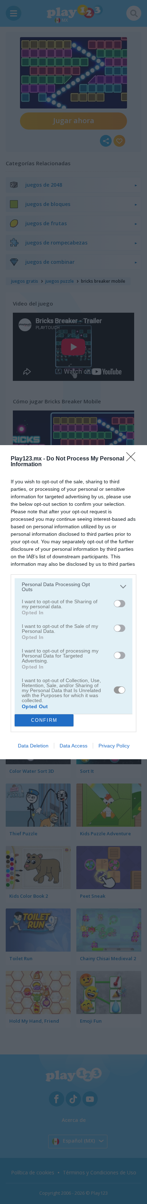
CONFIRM (44, 720)
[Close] (133, 459)
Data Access (73, 746)
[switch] (119, 603)
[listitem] (73, 587)
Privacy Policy (114, 746)
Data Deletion (33, 746)
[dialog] (73, 602)
